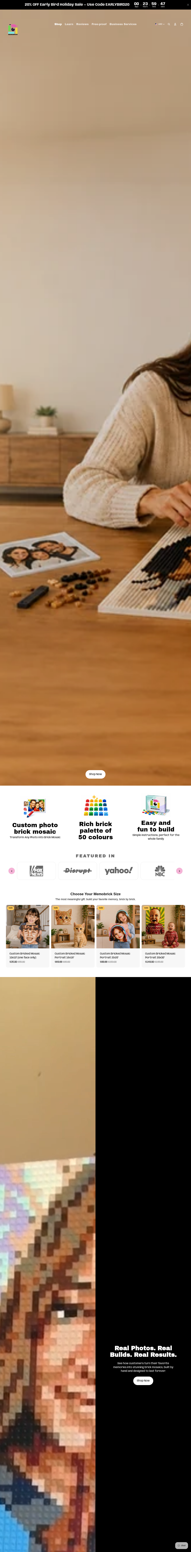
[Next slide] (44, 926)
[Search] (169, 24)
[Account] (175, 24)
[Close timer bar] (188, 5)
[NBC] (160, 871)
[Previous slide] (10, 926)
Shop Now (95, 774)
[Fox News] (36, 871)
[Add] (44, 944)
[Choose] (135, 944)
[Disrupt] (77, 871)
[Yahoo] (118, 871)
